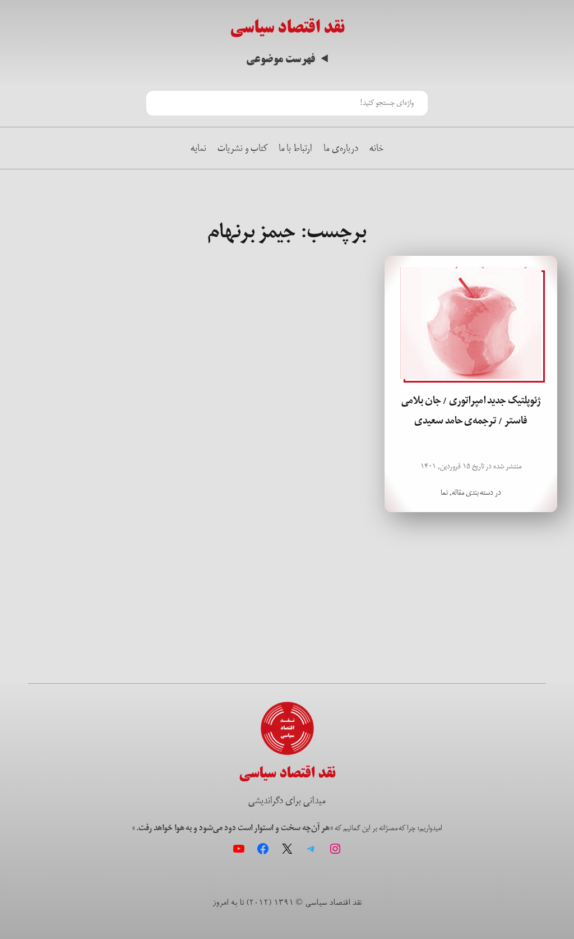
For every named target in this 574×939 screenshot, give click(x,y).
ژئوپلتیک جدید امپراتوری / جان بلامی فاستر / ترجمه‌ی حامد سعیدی (470, 410)
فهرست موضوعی (280, 58)
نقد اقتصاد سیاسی (287, 27)
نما (444, 492)
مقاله (458, 492)
